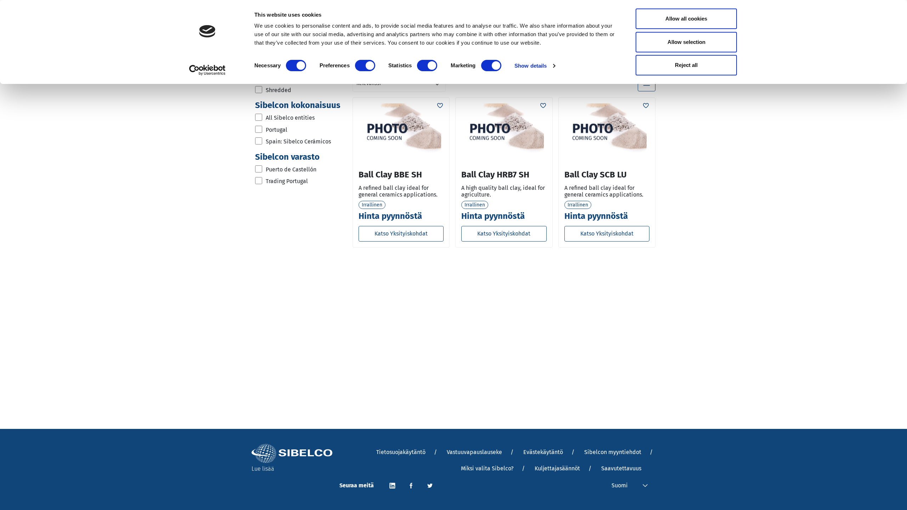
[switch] (365, 65)
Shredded (278, 90)
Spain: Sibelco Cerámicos (298, 141)
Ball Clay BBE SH (390, 175)
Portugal (276, 129)
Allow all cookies (686, 19)
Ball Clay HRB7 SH (495, 175)
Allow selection (686, 42)
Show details (530, 66)
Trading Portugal (287, 181)
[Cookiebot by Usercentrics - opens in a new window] (207, 70)
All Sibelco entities (290, 117)
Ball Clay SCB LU (595, 175)
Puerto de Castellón (291, 169)
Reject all (686, 65)
